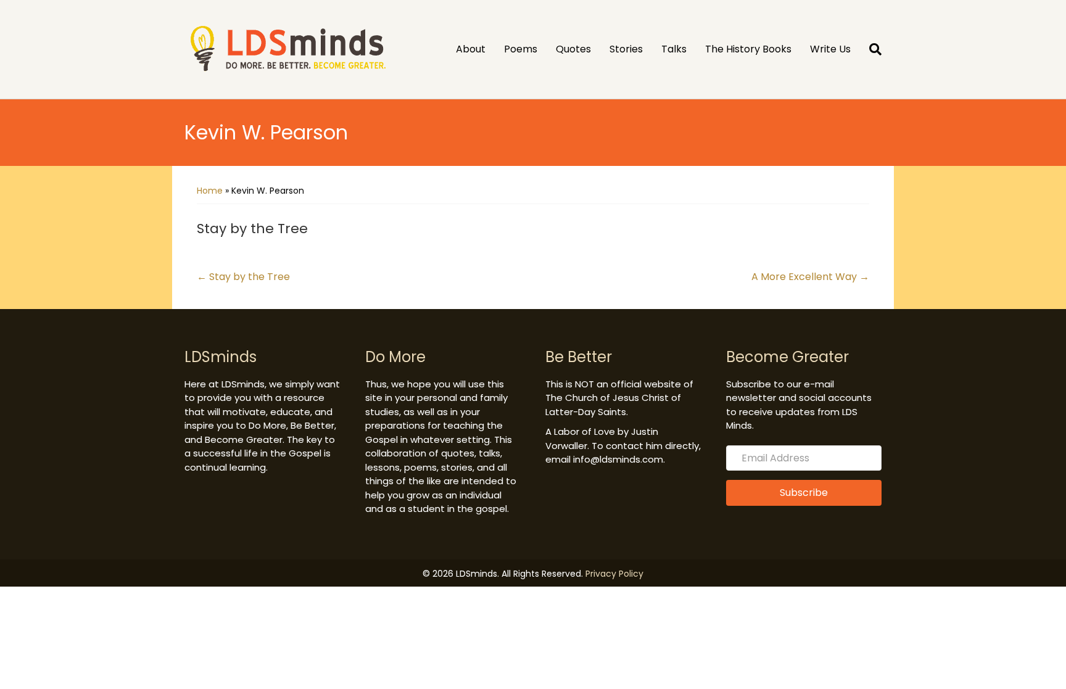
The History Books (748, 49)
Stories (626, 49)
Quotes (573, 49)
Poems (520, 49)
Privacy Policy (614, 573)
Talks (674, 49)
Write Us (830, 49)
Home (210, 190)
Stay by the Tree (252, 228)
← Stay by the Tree (243, 277)
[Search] (871, 49)
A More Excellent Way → (810, 277)
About (470, 49)
